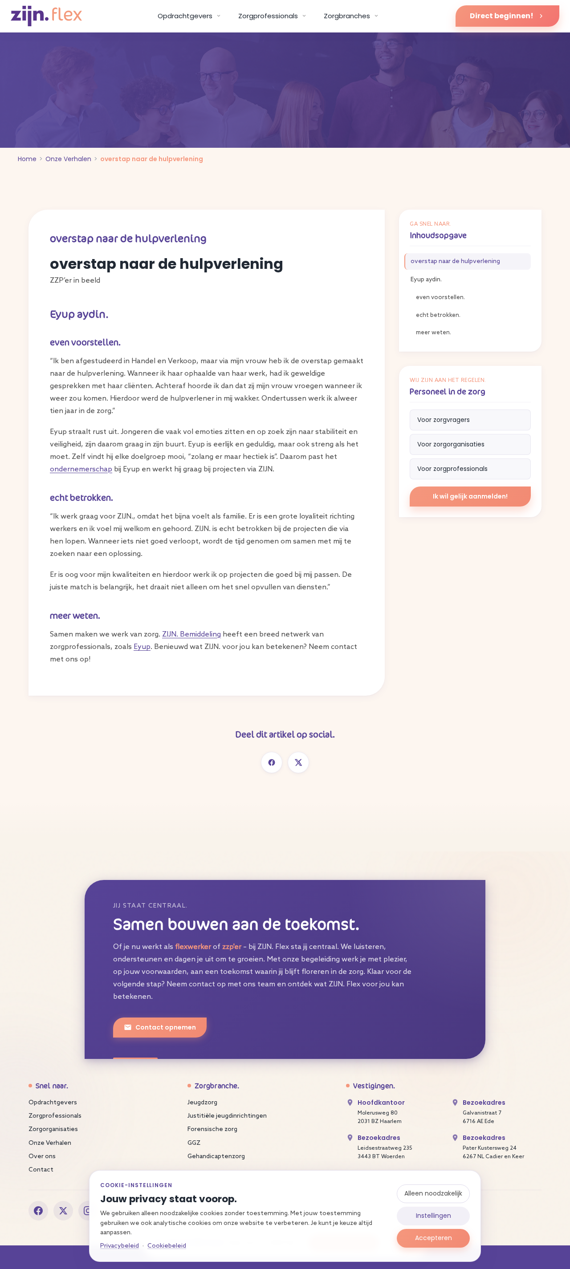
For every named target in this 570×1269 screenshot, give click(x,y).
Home (27, 158)
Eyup (142, 647)
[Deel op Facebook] (271, 762)
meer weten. (433, 332)
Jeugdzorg (202, 1103)
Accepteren (433, 1237)
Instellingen (433, 1215)
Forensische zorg (212, 1129)
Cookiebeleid (166, 1246)
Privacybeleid (119, 1246)
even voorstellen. (440, 297)
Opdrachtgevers (52, 1103)
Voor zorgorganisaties (450, 444)
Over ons (42, 1156)
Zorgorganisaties (53, 1129)
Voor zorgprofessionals (452, 468)
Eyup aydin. (426, 280)
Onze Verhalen (68, 158)
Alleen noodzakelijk (433, 1193)
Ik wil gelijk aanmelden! (470, 496)
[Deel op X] (298, 762)
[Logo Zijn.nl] (46, 16)
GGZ (193, 1143)
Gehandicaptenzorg (216, 1156)
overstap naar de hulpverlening (455, 261)
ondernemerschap (81, 469)
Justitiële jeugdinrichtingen (227, 1116)
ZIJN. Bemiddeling (191, 634)
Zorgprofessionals (54, 1116)
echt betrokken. (438, 315)
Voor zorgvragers (443, 419)
